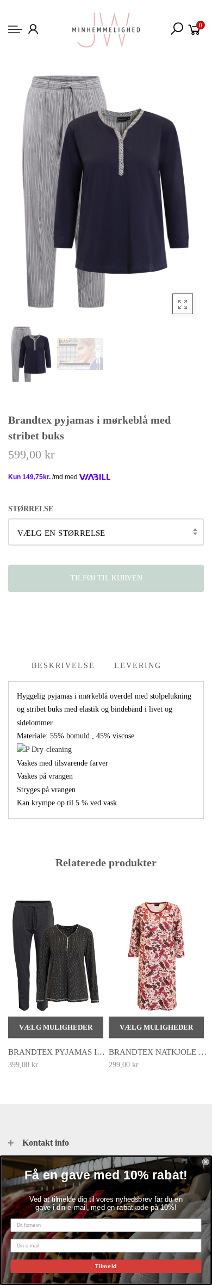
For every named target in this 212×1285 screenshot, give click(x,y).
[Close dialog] (205, 1161)
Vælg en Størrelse (61, 533)
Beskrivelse (63, 666)
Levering (137, 666)
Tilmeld (106, 1266)
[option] (106, 191)
